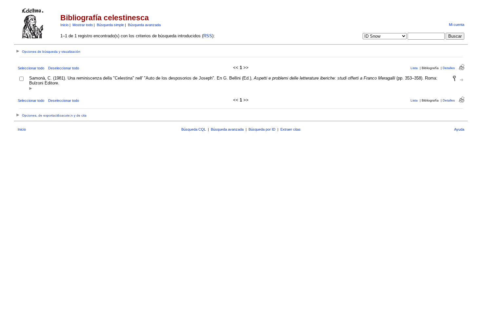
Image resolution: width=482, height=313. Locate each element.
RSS (207, 35)
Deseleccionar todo (63, 68)
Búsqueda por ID (262, 129)
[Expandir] (30, 89)
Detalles (449, 68)
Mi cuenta (456, 25)
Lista (414, 68)
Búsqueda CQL (193, 129)
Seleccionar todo (31, 68)
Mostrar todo (82, 25)
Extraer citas (290, 129)
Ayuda (459, 129)
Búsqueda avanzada (144, 25)
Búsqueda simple (110, 25)
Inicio (64, 25)
